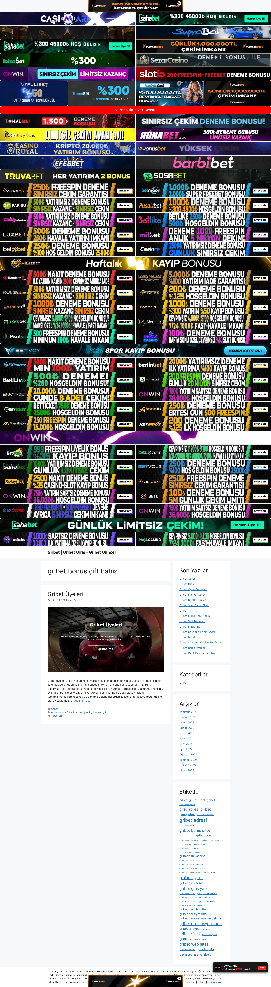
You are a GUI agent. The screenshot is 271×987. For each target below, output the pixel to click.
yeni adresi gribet (195, 954)
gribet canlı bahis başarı (209, 840)
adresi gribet (188, 800)
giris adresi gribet (195, 809)
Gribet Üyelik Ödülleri (192, 600)
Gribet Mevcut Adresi (192, 594)
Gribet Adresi (187, 578)
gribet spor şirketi (209, 935)
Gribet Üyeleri (65, 594)
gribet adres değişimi (205, 815)
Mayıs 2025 (186, 722)
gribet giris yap (193, 888)
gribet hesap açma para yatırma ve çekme (196, 898)
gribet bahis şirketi (187, 836)
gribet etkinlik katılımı (207, 873)
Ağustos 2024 (188, 754)
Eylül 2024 (186, 749)
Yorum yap (57, 715)
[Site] (67, 190)
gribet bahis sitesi (195, 830)
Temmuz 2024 (188, 759)
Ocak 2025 (186, 733)
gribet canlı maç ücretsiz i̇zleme (192, 868)
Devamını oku (81, 700)
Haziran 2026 (188, 717)
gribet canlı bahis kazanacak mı (192, 844)
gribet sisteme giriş (208, 929)
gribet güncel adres (187, 894)
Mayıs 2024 (186, 770)
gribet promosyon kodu (200, 923)
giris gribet (187, 814)
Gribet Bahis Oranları (192, 647)
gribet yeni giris (99, 712)
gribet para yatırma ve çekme (200, 918)
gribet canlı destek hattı (189, 860)
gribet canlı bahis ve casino (190, 852)
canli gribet (207, 800)
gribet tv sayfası (199, 939)
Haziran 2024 (188, 765)
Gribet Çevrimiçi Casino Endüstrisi (200, 642)
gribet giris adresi (191, 883)
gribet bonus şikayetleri (188, 840)
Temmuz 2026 (188, 711)
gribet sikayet (189, 929)
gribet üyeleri (83, 712)
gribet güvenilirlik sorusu (207, 894)
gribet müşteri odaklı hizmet (190, 906)
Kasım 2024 (186, 738)
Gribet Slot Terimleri (192, 621)
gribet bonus (205, 835)
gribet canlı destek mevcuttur (191, 865)
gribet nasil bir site (192, 909)
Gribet (54, 709)
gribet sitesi (190, 933)
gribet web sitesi (194, 944)
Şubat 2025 (186, 727)
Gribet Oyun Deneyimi (193, 589)
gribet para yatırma (193, 914)
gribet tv (185, 939)
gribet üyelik (205, 949)
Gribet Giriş (186, 584)
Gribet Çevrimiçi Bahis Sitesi (197, 631)
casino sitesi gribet (187, 805)
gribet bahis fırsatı (186, 826)
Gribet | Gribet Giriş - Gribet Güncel (82, 552)
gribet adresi (193, 820)
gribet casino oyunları (188, 873)
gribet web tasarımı (187, 950)
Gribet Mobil (187, 637)
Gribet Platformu (189, 626)
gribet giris (191, 877)
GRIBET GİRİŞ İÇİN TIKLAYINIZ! (135, 110)
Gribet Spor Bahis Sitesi (194, 605)
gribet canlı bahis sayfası (189, 848)
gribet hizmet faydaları (188, 902)
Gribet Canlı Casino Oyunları (197, 653)
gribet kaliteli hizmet (207, 902)
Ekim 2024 (186, 743)
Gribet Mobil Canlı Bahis (194, 616)
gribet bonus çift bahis (63, 712)
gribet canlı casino (192, 856)
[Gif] (135, 263)
